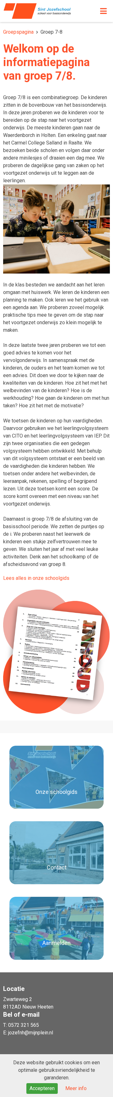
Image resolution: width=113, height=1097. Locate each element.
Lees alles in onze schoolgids (36, 578)
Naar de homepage (43, 11)
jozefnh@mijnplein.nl (30, 1033)
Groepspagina (18, 32)
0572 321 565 (23, 1025)
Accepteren (42, 1088)
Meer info (76, 1088)
